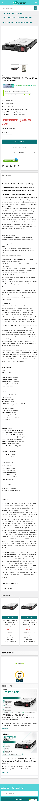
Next (36, 621)
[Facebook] (3, 166)
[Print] (11, 166)
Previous (2, 621)
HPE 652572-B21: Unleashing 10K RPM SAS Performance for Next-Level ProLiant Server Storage (19, 760)
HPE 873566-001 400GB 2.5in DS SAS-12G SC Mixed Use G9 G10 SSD (10, 622)
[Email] (7, 166)
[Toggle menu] (2, 2)
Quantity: (5, 132)
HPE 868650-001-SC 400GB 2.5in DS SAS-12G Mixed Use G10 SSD (29, 622)
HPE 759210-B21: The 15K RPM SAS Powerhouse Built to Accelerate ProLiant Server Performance (18, 717)
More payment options (19, 147)
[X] (14, 166)
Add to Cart (10, 617)
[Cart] (36, 2)
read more (5, 728)
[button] (19, 152)
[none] (19, 45)
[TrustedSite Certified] (17, 93)
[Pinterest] (18, 166)
